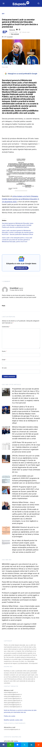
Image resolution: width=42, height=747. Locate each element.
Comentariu (6, 326)
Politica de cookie (9, 716)
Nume (4, 351)
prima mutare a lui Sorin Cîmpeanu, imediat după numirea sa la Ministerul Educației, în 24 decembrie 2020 (20, 199)
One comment (15, 34)
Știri (3, 13)
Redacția (12, 30)
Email (4, 359)
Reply (3, 305)
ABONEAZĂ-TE (21, 268)
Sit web (4, 368)
